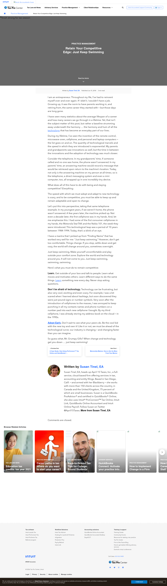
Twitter (114, 568)
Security (42, 574)
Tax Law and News (34, 7)
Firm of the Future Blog (121, 542)
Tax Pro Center (118, 540)
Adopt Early (54, 322)
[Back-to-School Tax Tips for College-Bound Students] (80, 451)
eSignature (58, 537)
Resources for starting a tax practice (125, 537)
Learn (58, 280)
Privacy (34, 574)
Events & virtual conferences (122, 549)
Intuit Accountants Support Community (140, 7)
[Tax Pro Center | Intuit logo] (13, 7)
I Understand (139, 582)
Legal (27, 574)
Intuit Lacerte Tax (31, 532)
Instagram (118, 568)
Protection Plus (59, 540)
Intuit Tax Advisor (60, 532)
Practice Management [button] (70, 7)
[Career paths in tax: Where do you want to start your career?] (49, 451)
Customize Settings (157, 582)
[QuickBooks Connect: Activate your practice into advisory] (111, 451)
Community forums (120, 535)
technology (54, 130)
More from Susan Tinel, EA (95, 410)
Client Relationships (91, 7)
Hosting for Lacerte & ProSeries (64, 535)
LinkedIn (123, 568)
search (123, 7)
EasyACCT (87, 537)
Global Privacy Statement (42, 581)
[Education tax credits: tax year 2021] (18, 451)
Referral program (31, 540)
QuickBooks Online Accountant (94, 532)
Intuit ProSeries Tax (31, 537)
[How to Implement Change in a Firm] (142, 451)
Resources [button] (106, 7)
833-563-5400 (119, 556)
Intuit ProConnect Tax (32, 535)
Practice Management (19, 13)
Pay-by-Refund (59, 542)
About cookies (53, 574)
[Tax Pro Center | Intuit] (5, 14)
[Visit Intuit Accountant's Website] (24, 2)
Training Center (119, 532)
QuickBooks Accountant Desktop (94, 535)
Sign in (159, 7)
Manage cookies (66, 574)
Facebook (110, 568)
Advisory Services (51, 7)
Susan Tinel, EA (74, 90)
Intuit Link (58, 545)
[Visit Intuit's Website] (6, 2)
